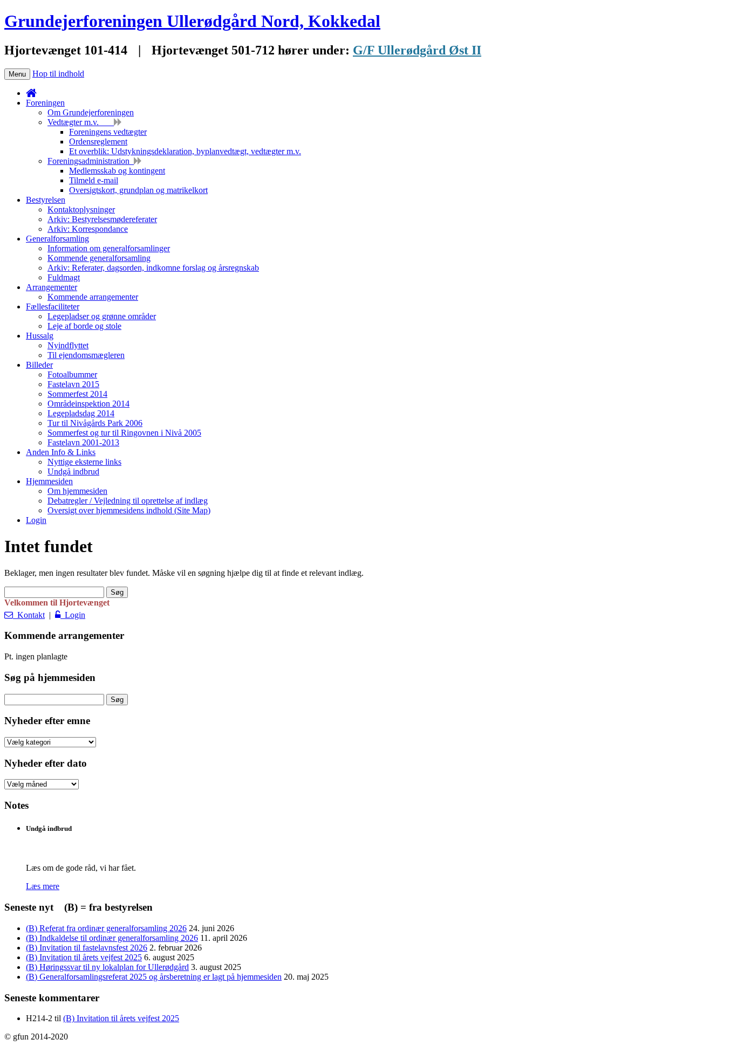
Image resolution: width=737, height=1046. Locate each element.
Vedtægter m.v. (80, 122)
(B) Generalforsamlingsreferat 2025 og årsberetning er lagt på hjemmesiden (154, 976)
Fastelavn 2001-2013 (83, 442)
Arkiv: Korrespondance (87, 228)
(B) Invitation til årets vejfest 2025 (84, 957)
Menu (17, 74)
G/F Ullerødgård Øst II (417, 50)
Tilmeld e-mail (93, 180)
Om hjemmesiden (77, 491)
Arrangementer (51, 287)
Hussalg (39, 335)
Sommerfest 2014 (77, 393)
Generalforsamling (57, 238)
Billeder (39, 364)
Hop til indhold (58, 73)
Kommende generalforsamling (99, 258)
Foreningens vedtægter (108, 131)
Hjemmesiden (49, 481)
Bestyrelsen (45, 199)
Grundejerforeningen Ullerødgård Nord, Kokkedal (192, 21)
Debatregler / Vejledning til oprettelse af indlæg (127, 500)
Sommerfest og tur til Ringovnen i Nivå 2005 (124, 432)
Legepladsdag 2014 (80, 413)
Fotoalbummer (72, 374)
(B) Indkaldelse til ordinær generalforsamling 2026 (112, 937)
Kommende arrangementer (92, 296)
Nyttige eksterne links (84, 461)
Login (36, 520)
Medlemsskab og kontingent (117, 170)
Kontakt (29, 615)
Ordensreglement (98, 141)
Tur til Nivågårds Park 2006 (94, 423)
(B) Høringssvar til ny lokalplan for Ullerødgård (107, 967)
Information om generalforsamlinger (108, 248)
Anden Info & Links (60, 452)
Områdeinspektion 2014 (88, 403)
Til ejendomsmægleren (86, 355)
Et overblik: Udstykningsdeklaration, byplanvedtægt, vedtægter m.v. (185, 151)
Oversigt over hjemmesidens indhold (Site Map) (128, 510)
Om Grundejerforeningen (90, 112)
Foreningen (45, 102)
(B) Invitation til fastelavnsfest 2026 (86, 947)
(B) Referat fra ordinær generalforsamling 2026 (106, 928)
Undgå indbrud (73, 471)
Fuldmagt (63, 277)
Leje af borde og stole (84, 326)
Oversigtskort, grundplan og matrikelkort (138, 190)
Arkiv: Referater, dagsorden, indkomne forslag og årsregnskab (153, 267)
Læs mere (42, 886)
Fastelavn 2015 (73, 384)
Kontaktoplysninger (81, 209)
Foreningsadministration (90, 161)
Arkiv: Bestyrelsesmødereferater (102, 219)
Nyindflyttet (67, 345)
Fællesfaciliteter (52, 306)
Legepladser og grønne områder (101, 316)
